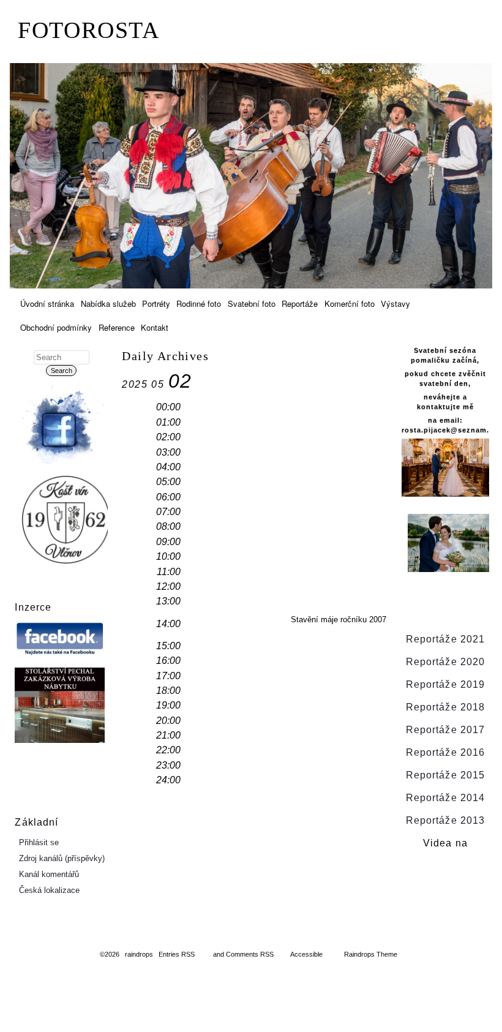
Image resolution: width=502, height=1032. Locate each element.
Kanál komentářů (49, 874)
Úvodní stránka (47, 303)
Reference (117, 327)
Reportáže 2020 (445, 662)
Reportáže (300, 303)
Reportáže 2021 (445, 639)
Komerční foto (349, 303)
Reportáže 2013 (445, 820)
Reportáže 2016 (445, 752)
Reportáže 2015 (445, 775)
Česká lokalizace (49, 890)
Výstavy (395, 303)
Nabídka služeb (108, 303)
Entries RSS (177, 954)
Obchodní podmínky (56, 327)
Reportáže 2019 (445, 684)
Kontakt (154, 327)
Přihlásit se (39, 842)
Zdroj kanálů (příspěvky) (62, 858)
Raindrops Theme (370, 954)
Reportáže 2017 (445, 730)
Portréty (156, 303)
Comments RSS (250, 954)
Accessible (306, 954)
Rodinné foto (198, 303)
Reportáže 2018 (445, 707)
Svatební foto (251, 303)
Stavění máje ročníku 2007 (338, 619)
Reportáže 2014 (445, 798)
